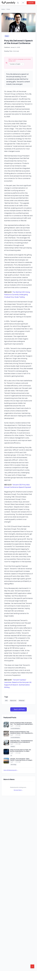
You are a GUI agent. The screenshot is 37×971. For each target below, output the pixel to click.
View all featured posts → (11, 770)
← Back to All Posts (18, 709)
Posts (8, 9)
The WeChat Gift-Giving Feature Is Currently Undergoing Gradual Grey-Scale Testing (17, 294)
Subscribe (31, 2)
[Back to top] (32, 966)
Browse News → (18, 790)
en (23, 2)
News (6, 36)
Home (3, 9)
